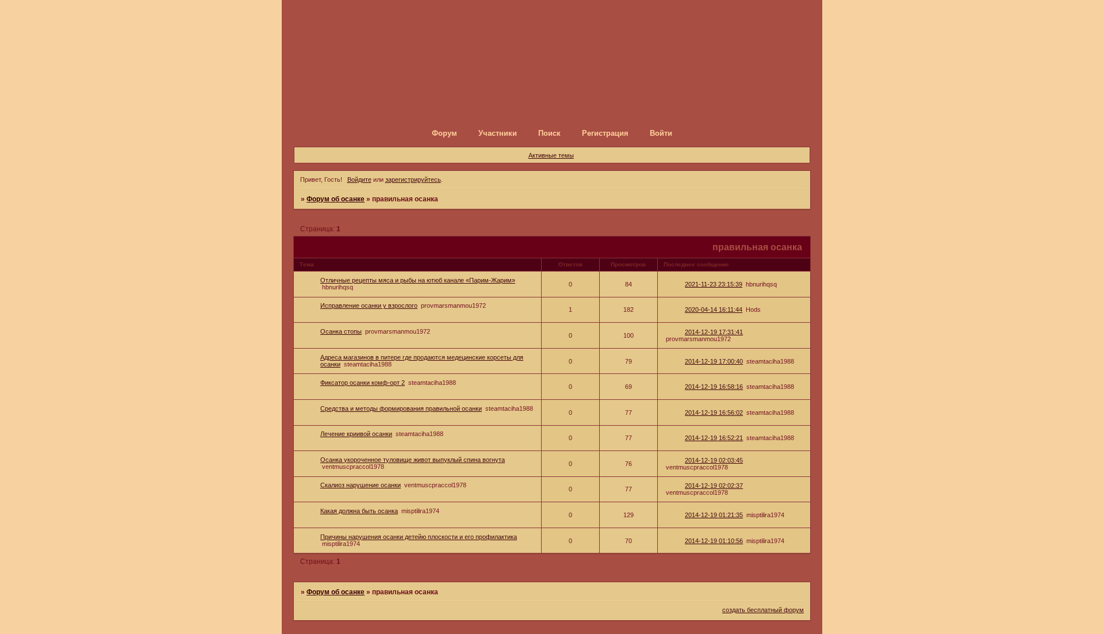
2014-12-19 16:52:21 (714, 437)
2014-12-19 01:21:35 (714, 514)
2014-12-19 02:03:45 (714, 460)
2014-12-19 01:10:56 (714, 540)
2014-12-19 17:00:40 (714, 361)
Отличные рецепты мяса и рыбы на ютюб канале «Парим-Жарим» (417, 280)
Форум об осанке (335, 199)
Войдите (359, 179)
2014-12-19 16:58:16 (714, 386)
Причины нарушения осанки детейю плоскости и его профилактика (418, 536)
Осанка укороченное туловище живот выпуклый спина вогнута (412, 459)
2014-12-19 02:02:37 (714, 485)
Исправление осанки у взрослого (368, 305)
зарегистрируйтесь (413, 179)
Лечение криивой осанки (356, 433)
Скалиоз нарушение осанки (360, 485)
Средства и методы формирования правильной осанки (401, 408)
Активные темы (551, 155)
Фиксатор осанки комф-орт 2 (362, 382)
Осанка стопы (341, 331)
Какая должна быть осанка (359, 510)
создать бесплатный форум (763, 609)
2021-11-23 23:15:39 (713, 284)
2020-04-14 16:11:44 (713, 309)
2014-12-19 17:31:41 (714, 332)
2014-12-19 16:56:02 (714, 412)
